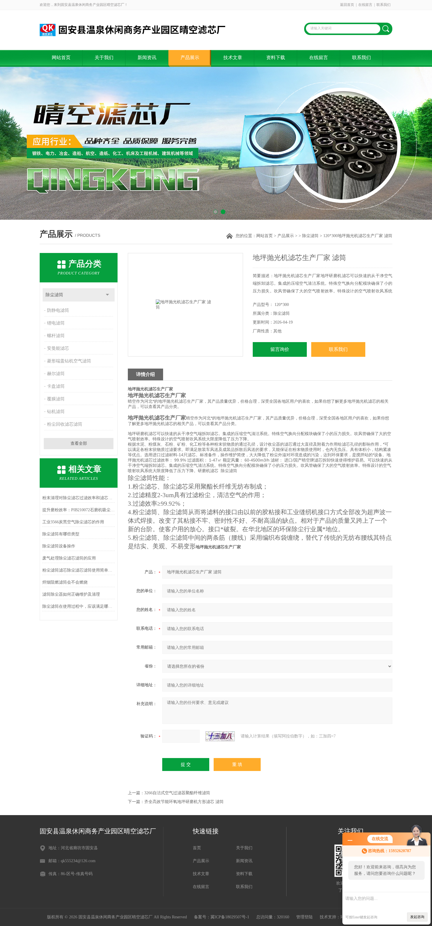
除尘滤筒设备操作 (58, 546)
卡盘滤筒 (56, 386)
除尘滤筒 (310, 236)
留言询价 (279, 349)
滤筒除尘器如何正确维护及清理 (71, 594)
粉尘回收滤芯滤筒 (64, 424)
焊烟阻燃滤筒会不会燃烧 (65, 582)
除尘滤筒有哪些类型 (60, 534)
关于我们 (104, 57)
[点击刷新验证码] (220, 736)
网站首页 (61, 57)
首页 (197, 848)
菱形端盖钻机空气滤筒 (69, 361)
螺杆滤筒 (56, 335)
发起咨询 (417, 917)
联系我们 (383, 5)
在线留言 (365, 5)
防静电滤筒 (58, 310)
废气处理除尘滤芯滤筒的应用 (69, 558)
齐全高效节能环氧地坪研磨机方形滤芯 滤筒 (184, 802)
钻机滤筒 (56, 411)
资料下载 (275, 57)
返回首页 (347, 5)
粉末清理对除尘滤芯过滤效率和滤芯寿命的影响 (78, 498)
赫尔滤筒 (56, 373)
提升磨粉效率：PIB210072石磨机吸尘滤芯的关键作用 (78, 510)
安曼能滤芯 (58, 348)
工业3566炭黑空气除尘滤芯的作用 (73, 522)
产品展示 (189, 57)
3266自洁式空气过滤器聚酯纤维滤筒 (177, 793)
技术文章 (232, 57)
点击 (107, 295)
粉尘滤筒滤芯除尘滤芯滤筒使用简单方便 (78, 570)
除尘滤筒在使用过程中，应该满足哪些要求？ (78, 606)
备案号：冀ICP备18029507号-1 (221, 917)
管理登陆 (304, 917)
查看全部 (79, 443)
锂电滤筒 (56, 323)
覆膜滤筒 (56, 399)
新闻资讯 (147, 57)
